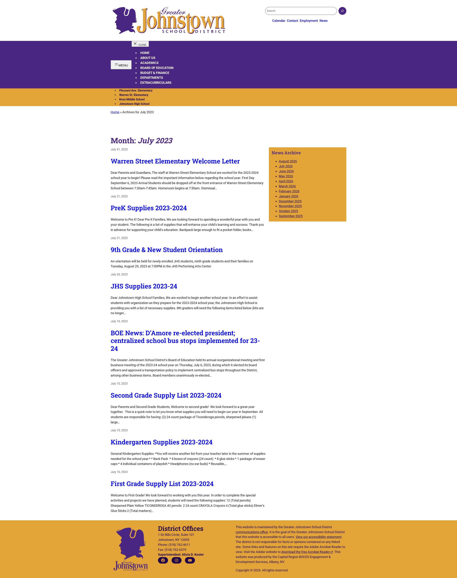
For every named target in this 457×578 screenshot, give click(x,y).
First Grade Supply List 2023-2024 (162, 483)
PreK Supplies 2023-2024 (149, 208)
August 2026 (288, 161)
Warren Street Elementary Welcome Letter (175, 161)
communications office (252, 532)
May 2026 (286, 176)
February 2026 (289, 191)
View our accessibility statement (319, 537)
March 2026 (287, 186)
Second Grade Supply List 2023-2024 (166, 395)
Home (144, 53)
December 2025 (290, 201)
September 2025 (291, 216)
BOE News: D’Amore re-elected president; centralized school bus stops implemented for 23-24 (185, 340)
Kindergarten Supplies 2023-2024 (161, 442)
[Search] (342, 11)
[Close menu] (140, 44)
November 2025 (290, 206)
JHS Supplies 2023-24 (144, 286)
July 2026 (286, 166)
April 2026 (286, 181)
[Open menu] (121, 64)
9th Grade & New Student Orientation (167, 249)
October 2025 (288, 211)
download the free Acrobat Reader (305, 552)
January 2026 (288, 196)
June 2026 (286, 171)
